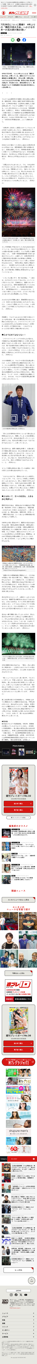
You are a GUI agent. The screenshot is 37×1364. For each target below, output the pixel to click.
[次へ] (36, 752)
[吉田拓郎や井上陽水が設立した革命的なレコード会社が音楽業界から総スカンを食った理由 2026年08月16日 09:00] (28, 959)
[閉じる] (35, 5)
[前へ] (1, 752)
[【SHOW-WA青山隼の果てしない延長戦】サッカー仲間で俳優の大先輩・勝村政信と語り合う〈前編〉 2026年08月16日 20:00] (9, 959)
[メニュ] (34, 13)
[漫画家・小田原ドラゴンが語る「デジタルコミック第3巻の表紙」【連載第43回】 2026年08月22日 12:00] (9, 921)
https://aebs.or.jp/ (15, 1308)
